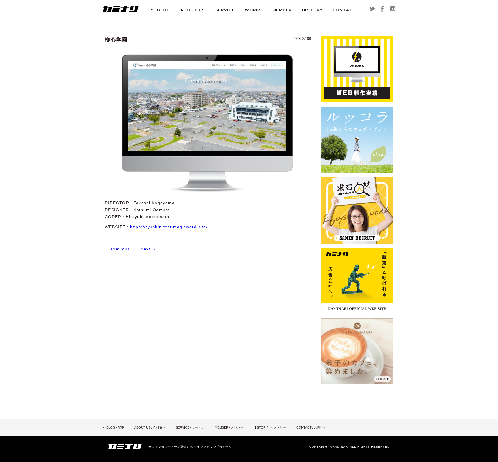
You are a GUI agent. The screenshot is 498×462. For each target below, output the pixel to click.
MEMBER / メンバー (229, 427)
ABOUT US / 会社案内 (150, 427)
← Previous (117, 249)
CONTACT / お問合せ (311, 427)
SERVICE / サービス (190, 427)
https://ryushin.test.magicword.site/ (168, 227)
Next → (148, 249)
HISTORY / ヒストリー (270, 427)
